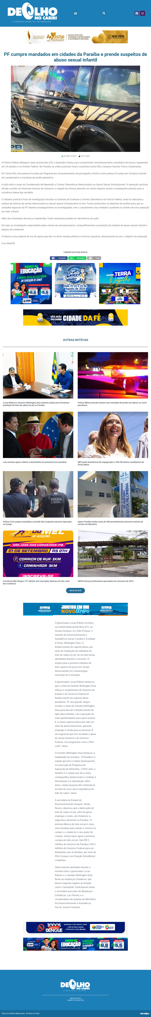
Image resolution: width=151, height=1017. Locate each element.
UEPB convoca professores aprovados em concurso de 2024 (105, 581)
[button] (75, 13)
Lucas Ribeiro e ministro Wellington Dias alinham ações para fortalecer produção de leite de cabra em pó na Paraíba (36, 404)
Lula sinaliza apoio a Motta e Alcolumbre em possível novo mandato (35, 462)
